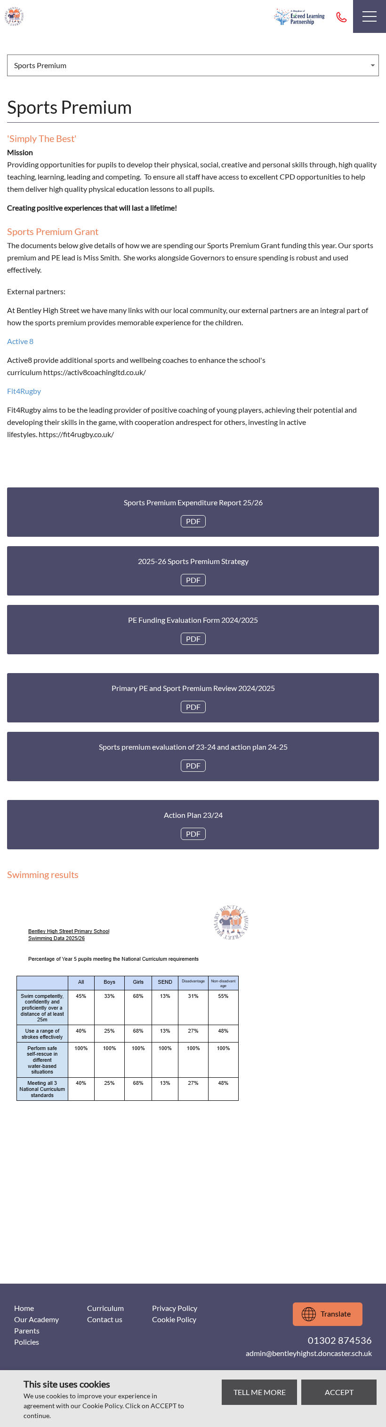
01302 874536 (341, 16)
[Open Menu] (369, 16)
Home (24, 1307)
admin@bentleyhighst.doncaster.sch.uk (309, 1353)
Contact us (104, 1319)
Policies (26, 1341)
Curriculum (105, 1307)
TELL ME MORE (259, 1392)
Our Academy (36, 1319)
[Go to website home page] (14, 16)
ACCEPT (339, 1392)
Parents (27, 1330)
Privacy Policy (174, 1307)
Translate (336, 1313)
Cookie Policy (174, 1319)
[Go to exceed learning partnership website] (299, 16)
